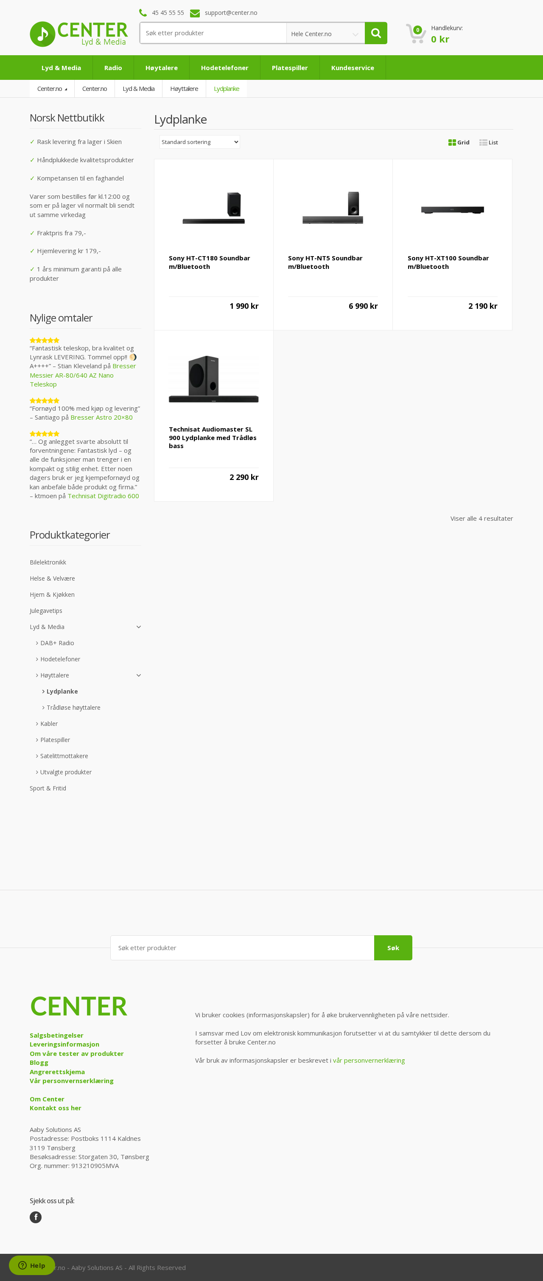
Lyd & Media (61, 67)
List (492, 142)
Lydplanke (62, 691)
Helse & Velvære (52, 578)
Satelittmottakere (64, 756)
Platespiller (290, 67)
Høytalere (162, 67)
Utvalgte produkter (66, 772)
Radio (113, 67)
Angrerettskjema (57, 1071)
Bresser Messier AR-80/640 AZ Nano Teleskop (83, 374)
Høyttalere (184, 88)
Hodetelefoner (225, 67)
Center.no (50, 88)
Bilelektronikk (48, 562)
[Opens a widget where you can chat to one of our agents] (31, 1266)
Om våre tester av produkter (77, 1053)
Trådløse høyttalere (74, 707)
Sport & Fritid (48, 788)
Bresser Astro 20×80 (101, 417)
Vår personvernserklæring (72, 1080)
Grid (463, 142)
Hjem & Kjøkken (52, 594)
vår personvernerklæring (369, 1060)
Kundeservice (352, 67)
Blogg (39, 1062)
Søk (393, 947)
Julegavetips (46, 611)
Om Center (47, 1099)
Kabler (49, 724)
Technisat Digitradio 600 (103, 495)
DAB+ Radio (57, 643)
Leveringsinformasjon (64, 1044)
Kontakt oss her (55, 1107)
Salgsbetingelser (57, 1035)
